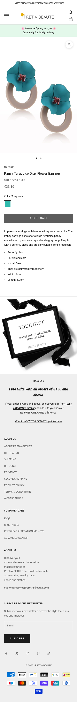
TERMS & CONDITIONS (17, 491)
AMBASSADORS (13, 498)
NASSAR (9, 167)
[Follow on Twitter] (17, 653)
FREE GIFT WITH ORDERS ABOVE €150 (48, 3)
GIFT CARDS (11, 452)
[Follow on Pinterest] (38, 653)
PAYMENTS (10, 472)
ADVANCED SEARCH (16, 537)
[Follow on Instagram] (27, 653)
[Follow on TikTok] (49, 653)
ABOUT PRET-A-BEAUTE (18, 446)
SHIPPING (10, 459)
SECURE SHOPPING (15, 478)
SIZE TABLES (12, 524)
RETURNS (10, 465)
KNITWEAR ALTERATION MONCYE (24, 531)
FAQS (7, 518)
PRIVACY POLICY (14, 485)
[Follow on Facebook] (6, 653)
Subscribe (17, 638)
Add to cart (38, 218)
